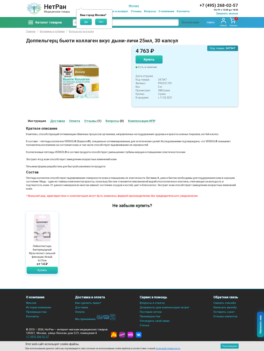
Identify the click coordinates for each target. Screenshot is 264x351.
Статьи (144, 325)
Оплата (80, 312)
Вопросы (150, 11)
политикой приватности (168, 348)
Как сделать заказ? (88, 303)
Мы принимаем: (86, 319)
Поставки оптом (150, 312)
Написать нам (260, 324)
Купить (149, 59)
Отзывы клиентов (225, 316)
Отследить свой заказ (155, 320)
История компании (38, 307)
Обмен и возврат (117, 11)
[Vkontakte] (139, 335)
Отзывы (136, 11)
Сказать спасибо (224, 303)
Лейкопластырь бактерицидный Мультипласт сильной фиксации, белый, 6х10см (42, 253)
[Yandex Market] (114, 335)
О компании (166, 11)
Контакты (183, 11)
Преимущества (36, 312)
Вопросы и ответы (152, 303)
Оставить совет (224, 312)
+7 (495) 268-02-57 (219, 5)
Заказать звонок (227, 13)
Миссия (31, 303)
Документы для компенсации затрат (164, 307)
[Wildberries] (130, 335)
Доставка (81, 307)
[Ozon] (122, 335)
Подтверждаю (229, 346)
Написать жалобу (225, 307)
